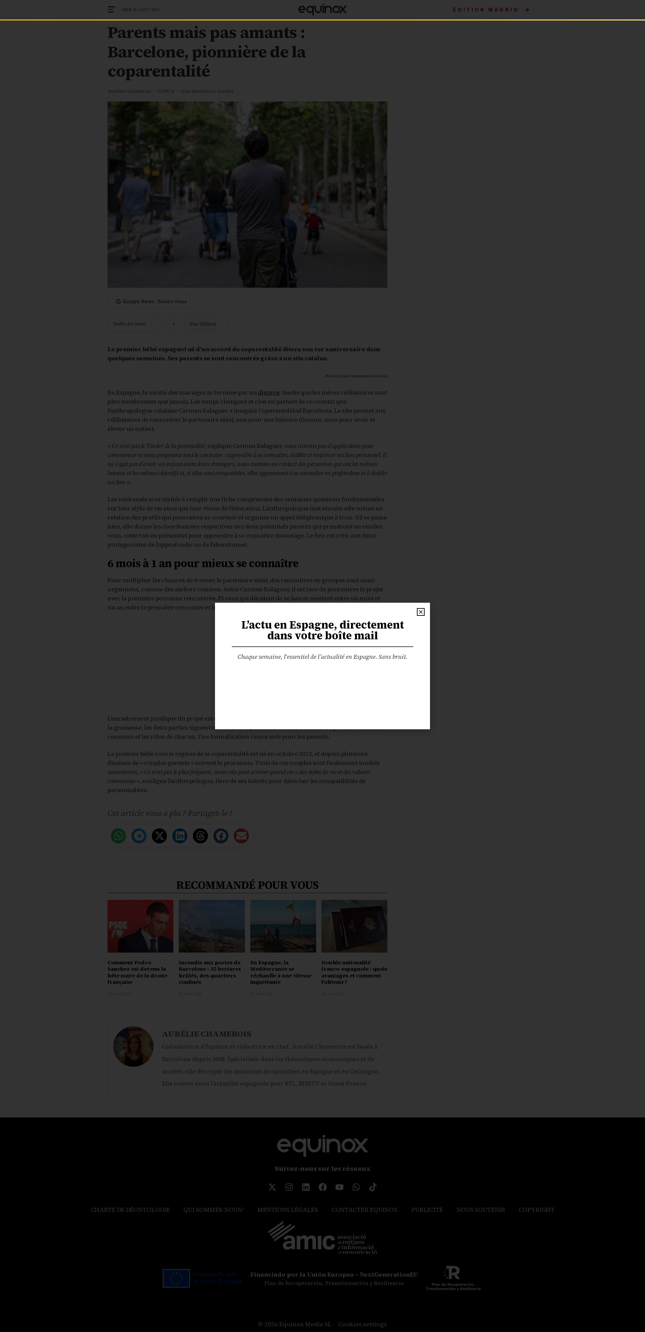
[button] (420, 611)
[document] (322, 666)
